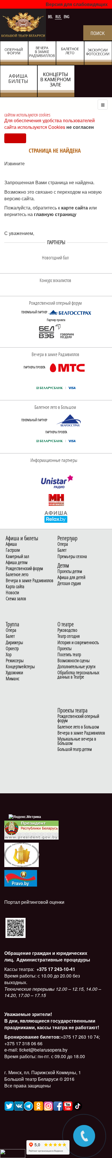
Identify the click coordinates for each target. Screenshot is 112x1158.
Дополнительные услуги (76, 667)
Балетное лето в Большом (78, 727)
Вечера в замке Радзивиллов (29, 580)
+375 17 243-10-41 (55, 969)
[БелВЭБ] (56, 331)
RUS (58, 16)
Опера (62, 544)
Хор (8, 654)
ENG (66, 16)
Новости (12, 592)
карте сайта (75, 207)
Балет (61, 550)
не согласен (80, 127)
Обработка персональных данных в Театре (78, 675)
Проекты (64, 648)
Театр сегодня (68, 636)
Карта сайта (15, 586)
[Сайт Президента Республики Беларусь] (31, 829)
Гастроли (13, 550)
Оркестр (12, 648)
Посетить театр (69, 654)
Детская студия (69, 583)
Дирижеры (14, 642)
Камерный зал (17, 556)
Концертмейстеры (20, 667)
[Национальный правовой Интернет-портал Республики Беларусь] (20, 877)
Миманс (12, 679)
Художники (14, 673)
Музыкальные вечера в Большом (76, 741)
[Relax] (56, 516)
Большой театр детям (74, 749)
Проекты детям (69, 571)
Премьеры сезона (72, 556)
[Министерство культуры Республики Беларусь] (21, 854)
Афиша (11, 544)
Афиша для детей (71, 577)
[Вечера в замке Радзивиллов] (67, 367)
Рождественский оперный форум (78, 718)
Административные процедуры (52, 959)
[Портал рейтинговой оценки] (15, 927)
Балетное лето (17, 574)
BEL (50, 16)
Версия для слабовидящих (77, 4)
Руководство (67, 630)
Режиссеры (15, 660)
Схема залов (16, 599)
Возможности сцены (73, 660)
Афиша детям (17, 562)
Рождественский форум (24, 568)
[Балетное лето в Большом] (69, 420)
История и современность (78, 642)
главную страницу (55, 214)
